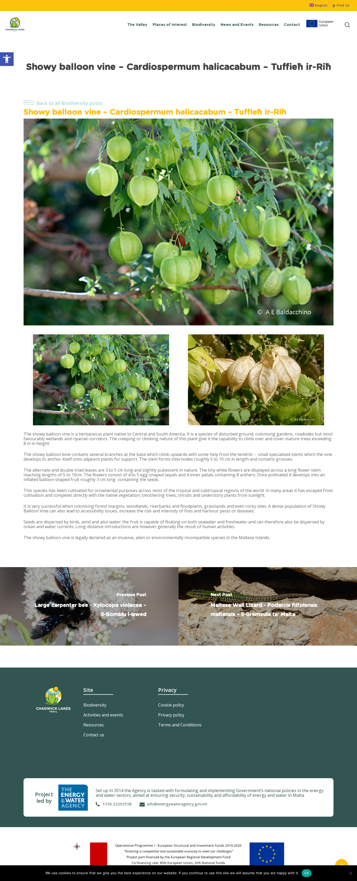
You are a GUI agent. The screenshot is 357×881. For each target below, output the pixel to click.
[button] (7, 59)
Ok (306, 873)
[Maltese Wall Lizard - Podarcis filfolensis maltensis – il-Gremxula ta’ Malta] (268, 606)
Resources (93, 725)
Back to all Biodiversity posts (69, 103)
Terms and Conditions (179, 725)
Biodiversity (94, 705)
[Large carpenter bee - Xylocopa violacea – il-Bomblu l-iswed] (89, 606)
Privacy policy (171, 715)
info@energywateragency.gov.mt (177, 803)
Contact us (93, 735)
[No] (350, 873)
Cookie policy (171, 705)
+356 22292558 (117, 803)
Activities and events (103, 715)
